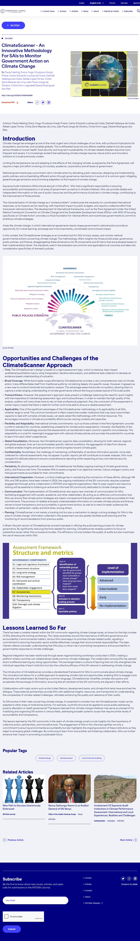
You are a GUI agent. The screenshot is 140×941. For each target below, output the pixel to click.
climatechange (44, 758)
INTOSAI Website (92, 903)
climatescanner (66, 758)
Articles (75, 11)
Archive (63, 11)
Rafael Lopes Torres (33, 79)
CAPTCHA (9, 908)
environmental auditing (92, 758)
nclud (134, 884)
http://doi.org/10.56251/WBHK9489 (17, 95)
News (85, 11)
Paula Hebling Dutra (16, 72)
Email (6, 893)
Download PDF (8, 102)
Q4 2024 (15, 25)
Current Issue (49, 11)
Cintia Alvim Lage (20, 85)
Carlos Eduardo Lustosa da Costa (27, 76)
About (96, 11)
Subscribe (128, 11)
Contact (88, 890)
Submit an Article (111, 11)
